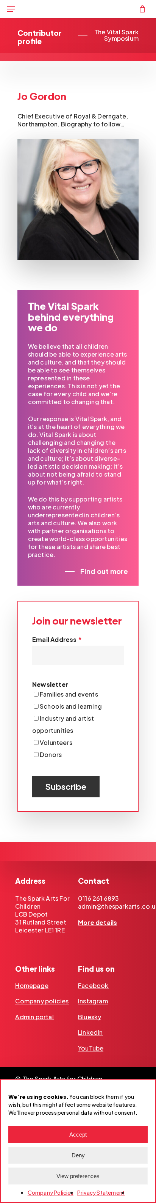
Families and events (69, 694)
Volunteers (56, 742)
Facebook (93, 985)
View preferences (78, 1176)
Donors (51, 754)
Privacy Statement (101, 1192)
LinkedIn (90, 1032)
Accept (78, 1134)
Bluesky (89, 1017)
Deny (78, 1155)
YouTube (90, 1048)
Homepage (31, 985)
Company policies (42, 1001)
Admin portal (34, 1017)
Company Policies (50, 1192)
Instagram (93, 1001)
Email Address (57, 639)
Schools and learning (71, 706)
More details (97, 922)
